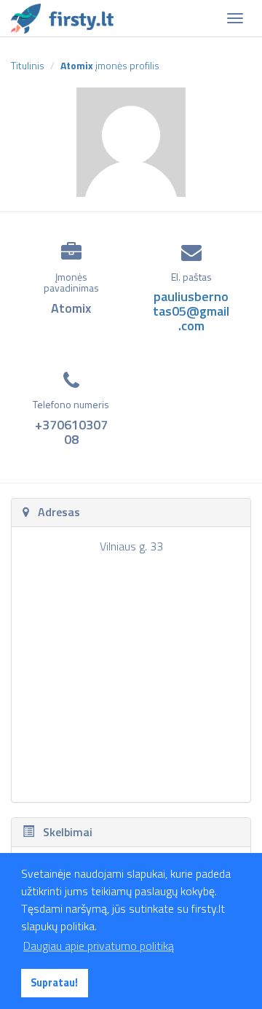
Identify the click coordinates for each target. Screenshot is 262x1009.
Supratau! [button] (54, 983)
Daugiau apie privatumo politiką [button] (98, 945)
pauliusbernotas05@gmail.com (191, 311)
